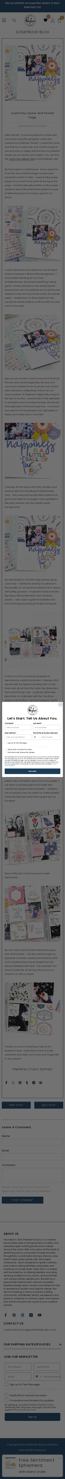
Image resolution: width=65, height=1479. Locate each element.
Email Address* (10, 733)
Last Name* (37, 723)
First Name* (9, 723)
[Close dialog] (60, 704)
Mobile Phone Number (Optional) (45, 733)
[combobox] (37, 737)
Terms (13, 766)
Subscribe (32, 771)
